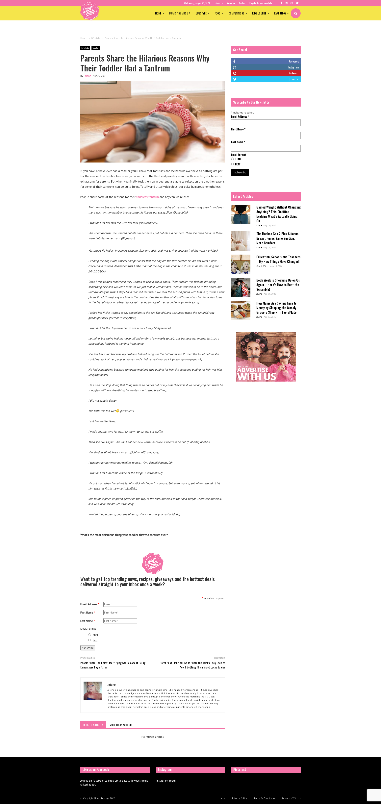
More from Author (121, 724)
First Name (87, 612)
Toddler (95, 48)
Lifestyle (201, 13)
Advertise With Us (291, 798)
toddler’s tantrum (147, 197)
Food (217, 13)
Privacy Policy (239, 798)
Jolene (87, 76)
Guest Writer (262, 266)
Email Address (89, 604)
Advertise (231, 3)
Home (158, 13)
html (95, 635)
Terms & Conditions (264, 798)
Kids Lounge (259, 13)
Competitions (236, 13)
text (95, 640)
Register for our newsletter (261, 3)
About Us (219, 3)
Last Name (87, 621)
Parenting (280, 13)
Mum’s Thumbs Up (179, 13)
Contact (242, 3)
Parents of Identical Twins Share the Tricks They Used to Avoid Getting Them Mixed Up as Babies (192, 665)
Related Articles (93, 724)
